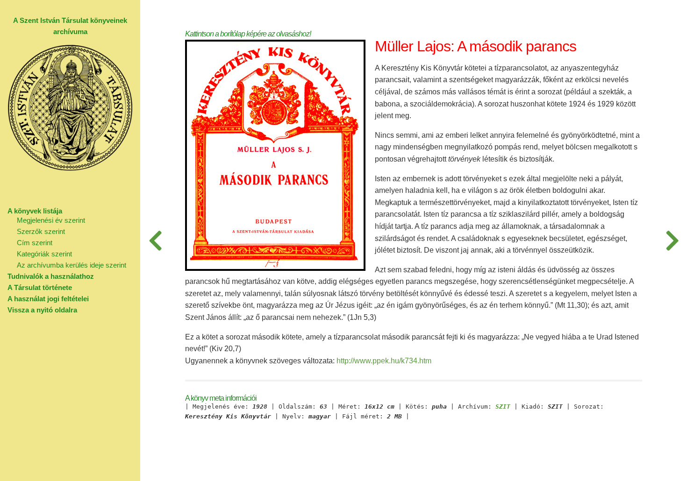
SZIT (502, 406)
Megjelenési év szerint (51, 220)
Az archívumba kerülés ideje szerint (71, 265)
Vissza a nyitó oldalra (42, 310)
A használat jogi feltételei (48, 299)
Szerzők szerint (41, 231)
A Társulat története (39, 287)
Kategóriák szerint (44, 254)
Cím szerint (34, 243)
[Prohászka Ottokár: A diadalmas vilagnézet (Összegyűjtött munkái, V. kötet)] (672, 240)
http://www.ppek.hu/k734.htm (383, 361)
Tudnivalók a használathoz (50, 276)
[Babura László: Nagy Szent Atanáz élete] (155, 240)
